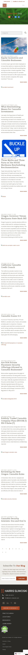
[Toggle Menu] (23, 5)
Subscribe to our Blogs (9, 608)
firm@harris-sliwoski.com (19, 1)
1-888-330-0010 (6, 1)
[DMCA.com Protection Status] (4, 629)
